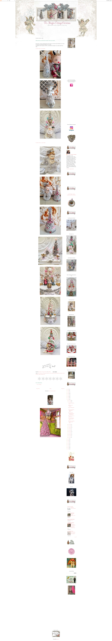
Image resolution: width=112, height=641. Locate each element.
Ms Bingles (44, 373)
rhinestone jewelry (53, 373)
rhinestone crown (48, 373)
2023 (68, 392)
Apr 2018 (69, 432)
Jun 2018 (69, 430)
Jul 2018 (69, 428)
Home (50, 388)
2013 (68, 444)
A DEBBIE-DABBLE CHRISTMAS (70, 523)
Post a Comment (39, 384)
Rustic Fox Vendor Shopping (73, 508)
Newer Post (38, 388)
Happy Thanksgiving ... (71, 408)
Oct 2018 (69, 424)
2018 (68, 399)
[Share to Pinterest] (56, 371)
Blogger (58, 639)
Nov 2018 (69, 401)
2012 (68, 446)
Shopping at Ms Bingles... (70, 406)
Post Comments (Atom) (52, 390)
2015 (68, 441)
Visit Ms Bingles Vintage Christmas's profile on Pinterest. (71, 194)
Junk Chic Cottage (70, 506)
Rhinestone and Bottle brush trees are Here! (71, 422)
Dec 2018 (69, 400)
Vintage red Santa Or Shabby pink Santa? (71, 410)
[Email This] (53, 371)
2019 (68, 397)
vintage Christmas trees (42, 374)
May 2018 (69, 431)
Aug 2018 (69, 427)
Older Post (62, 388)
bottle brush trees (40, 373)
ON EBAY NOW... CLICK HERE (40, 142)
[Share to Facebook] (55, 371)
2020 (68, 396)
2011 (68, 447)
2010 (68, 448)
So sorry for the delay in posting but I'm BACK (73, 532)
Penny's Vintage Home (70, 512)
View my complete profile (70, 168)
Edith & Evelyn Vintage (71, 519)
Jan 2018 (69, 437)
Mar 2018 (69, 434)
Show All (75, 536)
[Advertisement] (56, 30)
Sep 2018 (69, 425)
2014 (68, 443)
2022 (68, 393)
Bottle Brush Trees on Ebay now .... (71, 416)
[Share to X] (54, 371)
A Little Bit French (70, 531)
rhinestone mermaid (59, 373)
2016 (68, 440)
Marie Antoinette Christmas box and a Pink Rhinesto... (71, 413)
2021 (68, 394)
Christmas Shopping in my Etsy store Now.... (71, 419)
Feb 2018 (69, 435)
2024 (68, 390)
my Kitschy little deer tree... (71, 403)
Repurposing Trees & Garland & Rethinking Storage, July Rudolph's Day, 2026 (71, 526)
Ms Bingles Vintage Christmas (71, 154)
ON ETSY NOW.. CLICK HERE (40, 48)
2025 (68, 389)
